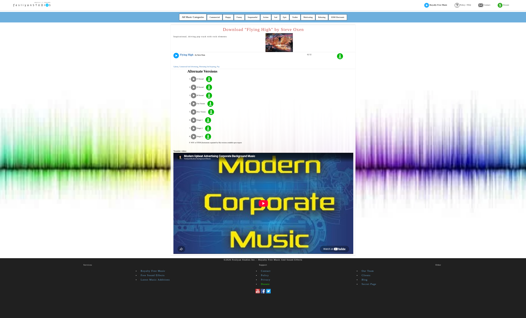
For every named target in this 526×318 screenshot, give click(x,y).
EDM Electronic (337, 17)
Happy (228, 17)
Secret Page (369, 284)
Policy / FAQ (465, 5)
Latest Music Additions (155, 279)
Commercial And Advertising (188, 67)
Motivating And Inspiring (207, 67)
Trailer (295, 17)
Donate (505, 5)
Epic (285, 17)
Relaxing (321, 17)
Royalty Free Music (438, 5)
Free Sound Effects (153, 275)
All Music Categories (193, 17)
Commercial (215, 17)
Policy (265, 275)
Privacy (265, 279)
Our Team (368, 271)
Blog (365, 279)
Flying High (186, 54)
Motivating (308, 17)
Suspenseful (252, 17)
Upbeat (175, 67)
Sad (275, 17)
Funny (239, 17)
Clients (366, 275)
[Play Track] (176, 55)
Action (265, 17)
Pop (218, 67)
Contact (486, 5)
